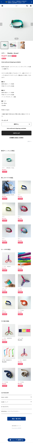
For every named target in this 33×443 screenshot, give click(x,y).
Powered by (15, 428)
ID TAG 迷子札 (5, 406)
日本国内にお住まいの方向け (16, 137)
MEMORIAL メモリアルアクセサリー (10, 411)
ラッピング (5, 120)
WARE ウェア (5, 402)
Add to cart (16, 133)
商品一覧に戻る (16, 419)
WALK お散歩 (4, 397)
